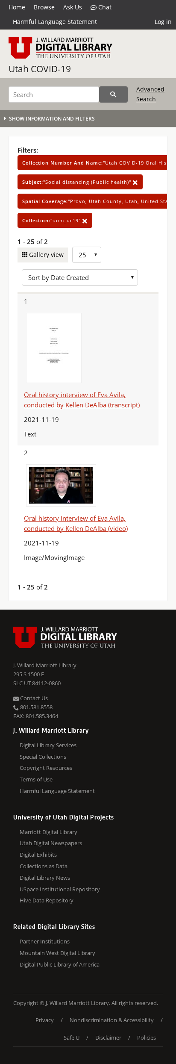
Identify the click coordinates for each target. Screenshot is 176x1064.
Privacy (44, 1020)
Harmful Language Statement (55, 22)
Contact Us (33, 698)
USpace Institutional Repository (60, 889)
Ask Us (72, 7)
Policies (146, 1037)
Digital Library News (45, 877)
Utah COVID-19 (40, 69)
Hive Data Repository (46, 900)
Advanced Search (150, 94)
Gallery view (45, 255)
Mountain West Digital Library (57, 953)
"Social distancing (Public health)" (77, 182)
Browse (44, 7)
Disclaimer (108, 1037)
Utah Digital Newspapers (51, 843)
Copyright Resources (46, 768)
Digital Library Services (48, 745)
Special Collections (43, 756)
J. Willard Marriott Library (44, 665)
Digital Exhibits (38, 854)
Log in (163, 22)
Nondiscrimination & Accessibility (112, 1020)
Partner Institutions (45, 941)
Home (17, 7)
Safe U (71, 1037)
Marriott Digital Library (48, 832)
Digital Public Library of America (60, 964)
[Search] (113, 94)
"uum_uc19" (52, 220)
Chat (104, 7)
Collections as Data (43, 866)
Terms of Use (36, 779)
